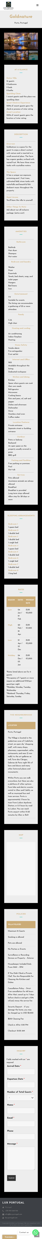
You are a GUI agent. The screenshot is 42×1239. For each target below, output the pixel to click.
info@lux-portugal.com (13, 1214)
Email (10, 1118)
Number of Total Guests (20, 1092)
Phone (10, 1131)
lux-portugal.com (11, 1218)
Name (11, 1105)
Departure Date (15, 1079)
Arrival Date (14, 1066)
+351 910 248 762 (11, 1211)
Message (12, 1144)
